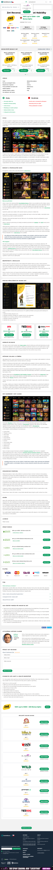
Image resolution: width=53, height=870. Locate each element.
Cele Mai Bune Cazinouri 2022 (29, 843)
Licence (29, 84)
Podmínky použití (41, 844)
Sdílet (44, 627)
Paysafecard (17, 374)
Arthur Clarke (16, 635)
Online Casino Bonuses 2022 (29, 844)
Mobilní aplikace (6, 88)
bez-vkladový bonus (23, 203)
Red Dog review (26, 337)
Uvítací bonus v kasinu (9, 68)
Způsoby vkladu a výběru (9, 90)
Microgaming (36, 426)
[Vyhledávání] (46, 2)
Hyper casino (23, 345)
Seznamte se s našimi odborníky (28, 857)
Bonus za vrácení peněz (43, 68)
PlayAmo (10, 423)
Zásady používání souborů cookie (43, 839)
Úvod (4, 81)
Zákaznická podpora (32, 81)
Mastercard (43, 374)
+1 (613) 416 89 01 (40, 852)
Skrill (42, 222)
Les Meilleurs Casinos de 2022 (29, 841)
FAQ (28, 90)
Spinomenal (26, 424)
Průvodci (25, 848)
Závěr (28, 83)
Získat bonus (27, 11)
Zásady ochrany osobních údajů (42, 842)
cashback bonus (12, 248)
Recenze (15, 7)
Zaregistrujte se (16, 848)
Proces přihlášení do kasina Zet (10, 86)
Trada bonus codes (44, 337)
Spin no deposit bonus (9, 337)
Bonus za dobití (26, 68)
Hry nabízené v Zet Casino (9, 92)
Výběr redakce (26, 836)
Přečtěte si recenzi (44, 724)
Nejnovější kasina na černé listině (28, 839)
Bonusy (25, 850)
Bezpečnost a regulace (8, 84)
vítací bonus (47, 207)
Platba (28, 88)
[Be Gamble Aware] (3, 863)
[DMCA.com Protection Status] (6, 859)
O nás (38, 836)
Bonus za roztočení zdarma (19, 563)
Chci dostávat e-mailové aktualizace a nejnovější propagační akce (11, 853)
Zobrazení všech (44, 49)
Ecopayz (29, 374)
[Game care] (15, 863)
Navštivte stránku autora (28, 644)
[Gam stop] (9, 863)
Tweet (49, 627)
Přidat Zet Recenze (7, 670)
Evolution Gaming (28, 451)
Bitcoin (11, 377)
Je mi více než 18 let (6, 851)
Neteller (36, 222)
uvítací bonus (27, 170)
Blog (24, 852)
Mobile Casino (26, 854)
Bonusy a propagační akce (9, 83)
